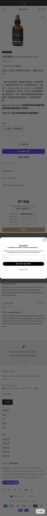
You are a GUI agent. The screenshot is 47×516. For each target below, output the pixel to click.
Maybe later (23, 269)
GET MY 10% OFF (23, 264)
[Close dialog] (44, 240)
